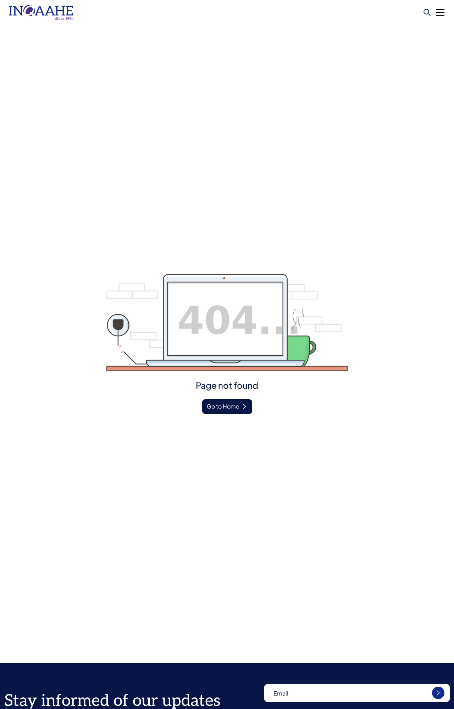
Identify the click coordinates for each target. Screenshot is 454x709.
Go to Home (223, 406)
